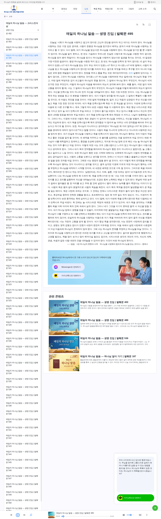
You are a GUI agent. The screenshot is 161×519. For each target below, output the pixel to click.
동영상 (64, 9)
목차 (51, 25)
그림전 (131, 9)
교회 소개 (142, 9)
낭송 (86, 9)
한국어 (153, 2)
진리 (131, 73)
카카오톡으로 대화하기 (132, 498)
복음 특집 (98, 9)
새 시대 (120, 9)
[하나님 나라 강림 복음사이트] (14, 9)
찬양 (75, 9)
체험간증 (109, 9)
